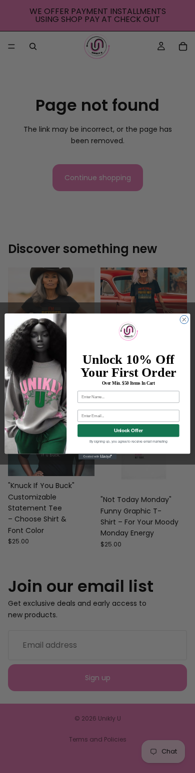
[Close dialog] (184, 319)
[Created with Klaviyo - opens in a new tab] (97, 456)
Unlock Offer (128, 430)
